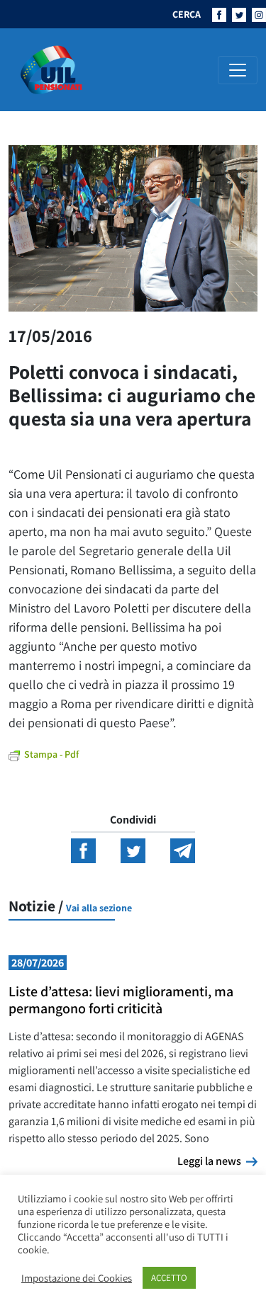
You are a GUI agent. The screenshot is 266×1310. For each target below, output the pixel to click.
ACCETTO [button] (169, 1278)
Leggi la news (217, 1160)
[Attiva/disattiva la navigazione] (237, 70)
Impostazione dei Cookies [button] (76, 1278)
